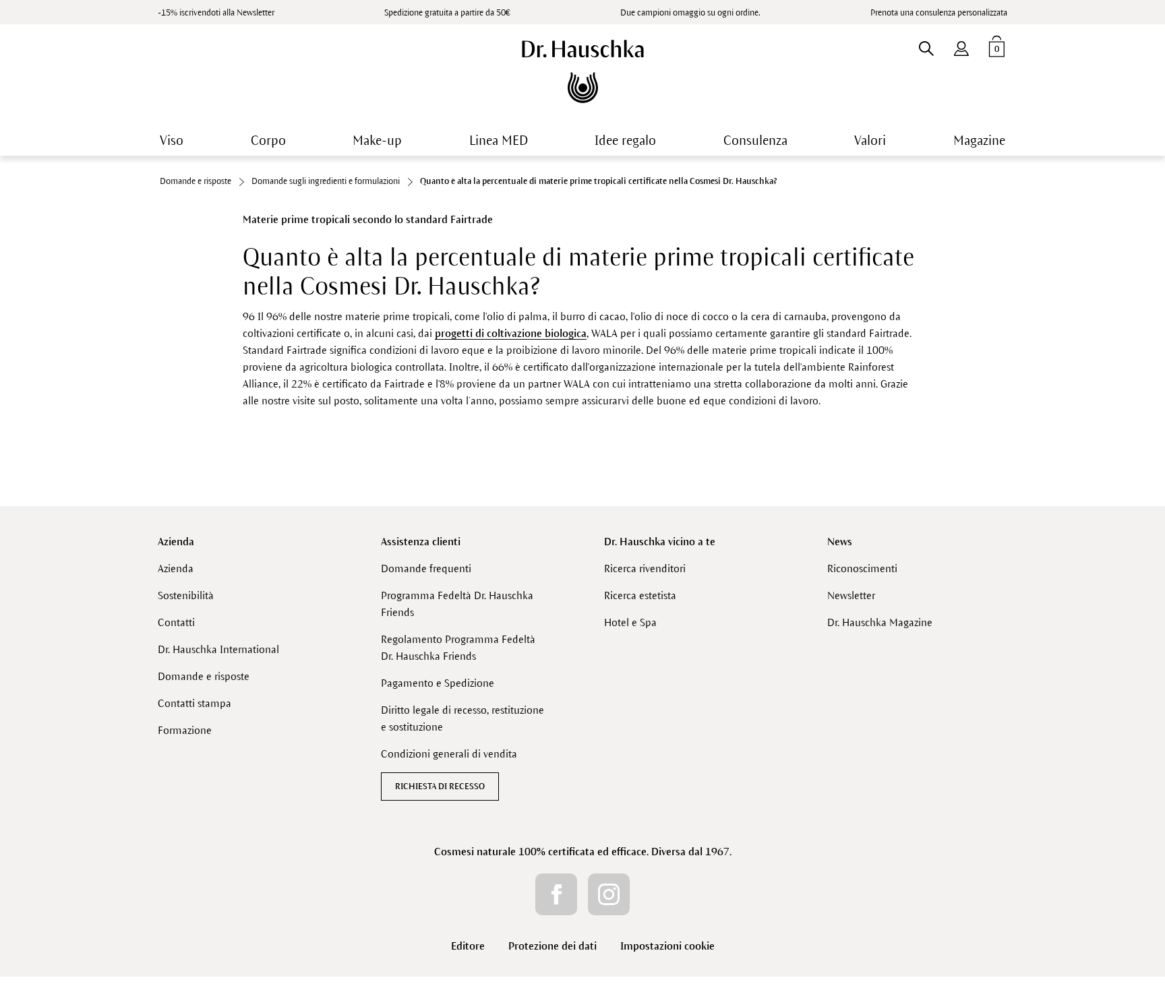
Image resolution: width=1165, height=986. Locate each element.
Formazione (185, 730)
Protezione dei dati (552, 946)
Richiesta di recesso (440, 786)
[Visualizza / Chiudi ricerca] (926, 46)
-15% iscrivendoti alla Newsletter (216, 13)
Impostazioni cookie (667, 946)
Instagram (609, 894)
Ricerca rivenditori (645, 568)
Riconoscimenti (862, 568)
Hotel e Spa (630, 622)
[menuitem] (961, 46)
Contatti (176, 622)
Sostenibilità (186, 595)
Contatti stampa (194, 703)
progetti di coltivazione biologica (511, 333)
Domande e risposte (203, 676)
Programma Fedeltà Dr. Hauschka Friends (457, 604)
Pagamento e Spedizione (437, 683)
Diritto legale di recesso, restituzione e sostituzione (462, 718)
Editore (468, 946)
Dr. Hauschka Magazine (879, 622)
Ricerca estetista (640, 595)
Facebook (556, 894)
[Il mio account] (961, 46)
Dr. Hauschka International (218, 649)
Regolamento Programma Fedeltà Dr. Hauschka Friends (458, 648)
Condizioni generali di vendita (449, 754)
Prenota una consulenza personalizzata (938, 13)
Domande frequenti (426, 568)
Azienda (176, 541)
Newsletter (851, 595)
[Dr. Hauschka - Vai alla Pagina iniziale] (583, 71)
